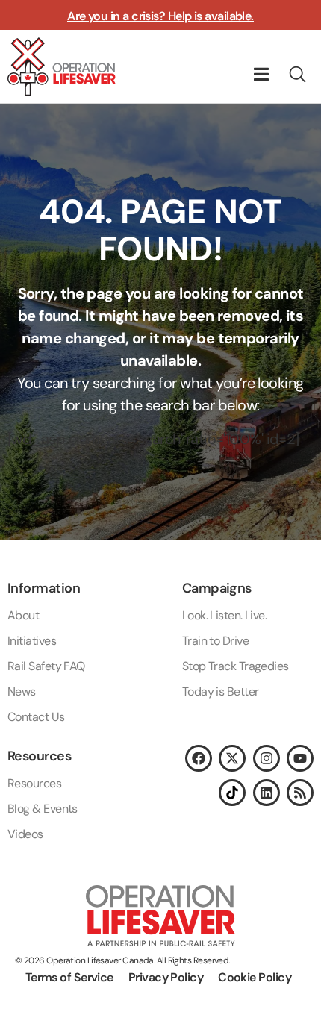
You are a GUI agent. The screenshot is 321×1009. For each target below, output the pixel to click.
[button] (261, 74)
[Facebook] (198, 758)
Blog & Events (42, 808)
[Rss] (300, 792)
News (21, 691)
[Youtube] (300, 758)
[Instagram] (266, 758)
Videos (25, 834)
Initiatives (31, 641)
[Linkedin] (266, 792)
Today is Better (220, 691)
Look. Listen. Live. (224, 615)
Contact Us (36, 717)
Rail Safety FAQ (46, 666)
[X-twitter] (232, 758)
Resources (34, 783)
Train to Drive (215, 641)
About (23, 615)
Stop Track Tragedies (235, 666)
